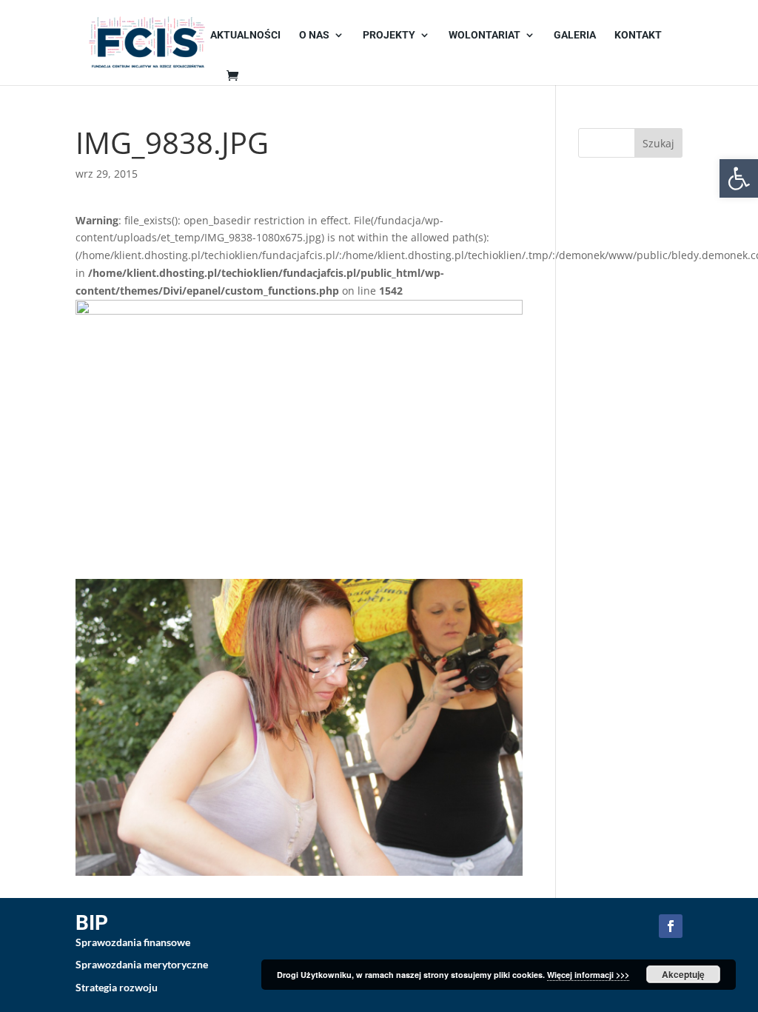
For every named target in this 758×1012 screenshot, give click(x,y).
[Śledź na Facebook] (670, 926)
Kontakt (638, 35)
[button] (739, 178)
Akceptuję (683, 974)
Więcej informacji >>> (588, 974)
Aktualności (245, 35)
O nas (314, 35)
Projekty (389, 35)
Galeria (575, 35)
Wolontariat (484, 35)
